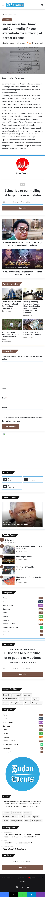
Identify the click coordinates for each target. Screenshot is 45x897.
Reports (6, 620)
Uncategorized (8, 635)
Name (4, 388)
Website (5, 408)
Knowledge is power (24, 557)
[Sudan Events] (15, 5)
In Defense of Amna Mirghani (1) (17, 524)
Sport (5, 613)
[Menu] (3, 5)
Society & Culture (9, 624)
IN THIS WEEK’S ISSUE (10, 627)
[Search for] (42, 5)
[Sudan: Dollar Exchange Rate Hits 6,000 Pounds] (33, 324)
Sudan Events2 (9, 43)
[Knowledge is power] (8, 560)
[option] (22, 514)
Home (6, 15)
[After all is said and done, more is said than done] (8, 549)
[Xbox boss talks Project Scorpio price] (8, 580)
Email (4, 398)
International (8, 605)
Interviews (6, 631)
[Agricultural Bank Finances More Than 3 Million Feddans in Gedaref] (12, 324)
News (5, 598)
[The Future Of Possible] (8, 570)
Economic (12, 15)
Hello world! (10, 540)
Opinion (6, 616)
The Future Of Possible (25, 567)
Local (5, 602)
